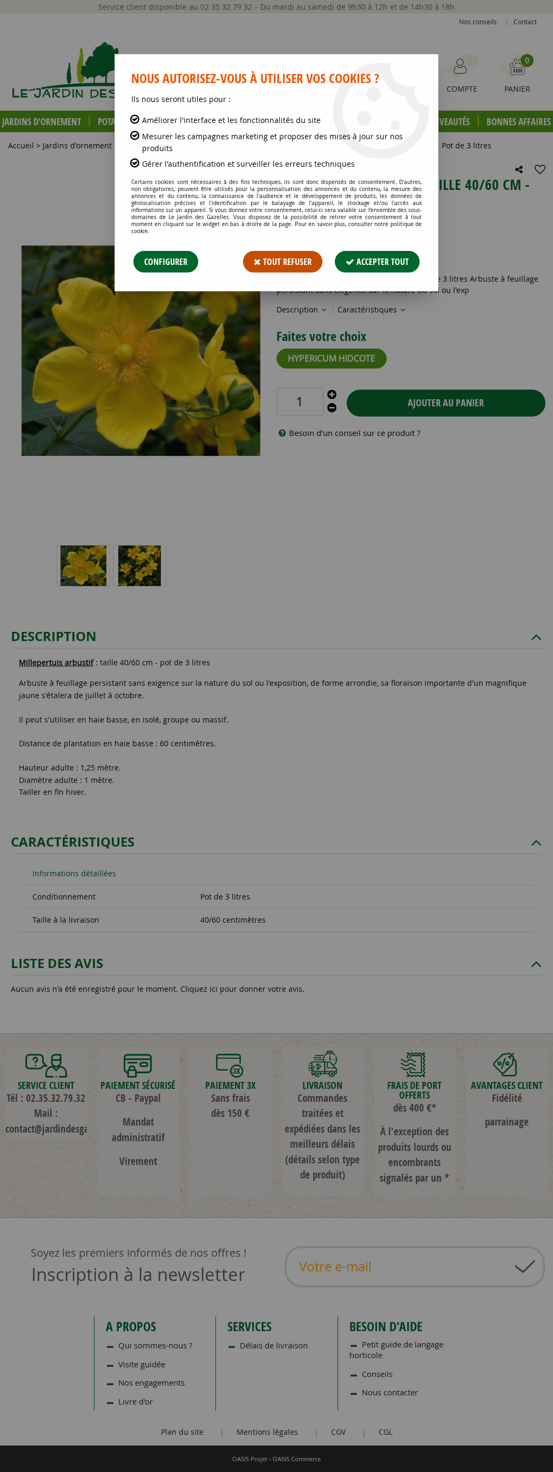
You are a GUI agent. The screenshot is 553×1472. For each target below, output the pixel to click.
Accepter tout (381, 262)
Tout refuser (286, 262)
